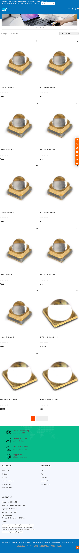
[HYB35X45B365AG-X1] (59, 249)
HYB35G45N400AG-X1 (7, 212)
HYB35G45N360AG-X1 (7, 337)
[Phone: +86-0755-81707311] (77, 144)
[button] (37, 41)
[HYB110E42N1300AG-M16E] (59, 311)
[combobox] (48, 3)
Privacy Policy (45, 484)
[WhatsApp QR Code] (77, 152)
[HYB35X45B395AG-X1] (59, 187)
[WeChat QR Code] (77, 156)
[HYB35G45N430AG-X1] (59, 62)
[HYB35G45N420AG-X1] (19, 124)
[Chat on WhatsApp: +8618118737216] (77, 148)
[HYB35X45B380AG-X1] (19, 249)
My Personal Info (7, 488)
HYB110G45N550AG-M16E (49, 399)
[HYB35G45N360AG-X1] (19, 311)
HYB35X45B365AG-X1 (47, 275)
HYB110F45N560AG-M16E (8, 399)
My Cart (4, 477)
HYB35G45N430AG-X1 (47, 87)
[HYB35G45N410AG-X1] (59, 124)
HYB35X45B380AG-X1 (7, 275)
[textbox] (48, 3)
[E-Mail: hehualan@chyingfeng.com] (77, 163)
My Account (5, 471)
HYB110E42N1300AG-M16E (49, 337)
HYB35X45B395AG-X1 (47, 212)
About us (44, 477)
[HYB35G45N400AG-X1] (19, 187)
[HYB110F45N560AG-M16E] (19, 374)
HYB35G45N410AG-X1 (47, 150)
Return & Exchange (8, 481)
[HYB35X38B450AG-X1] (19, 62)
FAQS (43, 474)
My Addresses (6, 484)
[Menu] (69, 9)
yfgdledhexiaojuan (12, 509)
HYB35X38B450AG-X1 (7, 87)
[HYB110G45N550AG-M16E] (59, 374)
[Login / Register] (72, 9)
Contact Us (45, 481)
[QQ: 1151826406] (77, 159)
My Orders (5, 474)
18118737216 (13, 512)
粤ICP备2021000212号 (69, 542)
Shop (42, 471)
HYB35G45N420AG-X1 (7, 150)
